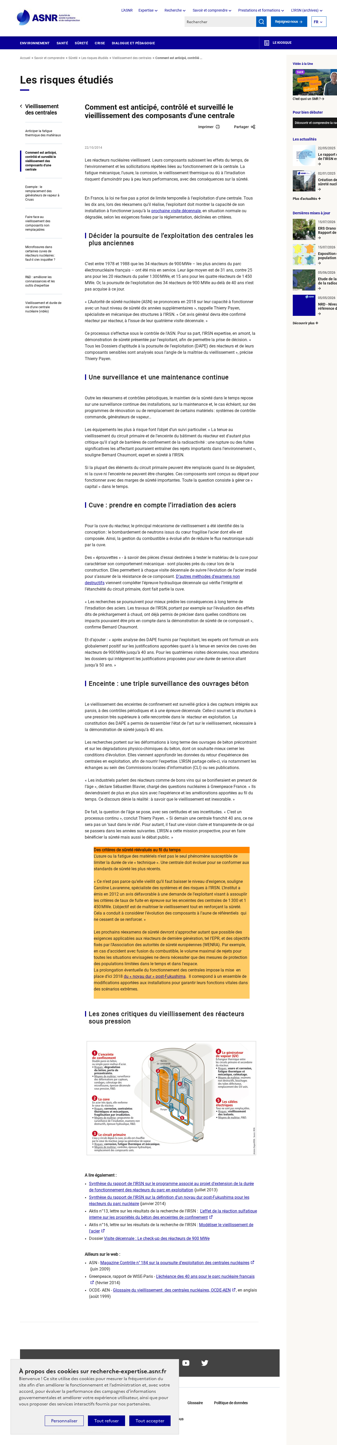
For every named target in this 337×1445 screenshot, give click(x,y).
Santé (62, 43)
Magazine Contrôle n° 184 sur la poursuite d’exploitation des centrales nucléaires (174, 1262)
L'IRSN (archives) (305, 10)
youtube (186, 1363)
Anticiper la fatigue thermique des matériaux (43, 133)
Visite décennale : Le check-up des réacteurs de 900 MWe (157, 1238)
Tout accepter (150, 1421)
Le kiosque (281, 43)
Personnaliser (64, 1421)
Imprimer (206, 127)
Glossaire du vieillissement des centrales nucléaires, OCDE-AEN (172, 1290)
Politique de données (231, 1403)
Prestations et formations (259, 10)
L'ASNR (127, 10)
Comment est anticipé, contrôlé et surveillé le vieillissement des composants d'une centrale (41, 161)
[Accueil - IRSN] (49, 17)
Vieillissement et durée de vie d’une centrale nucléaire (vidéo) (43, 307)
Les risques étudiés (94, 58)
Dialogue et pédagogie (133, 43)
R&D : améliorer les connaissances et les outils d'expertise (40, 281)
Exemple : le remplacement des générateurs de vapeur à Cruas (42, 193)
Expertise (145, 10)
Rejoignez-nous (287, 21)
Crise (100, 43)
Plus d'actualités (305, 199)
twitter (205, 1363)
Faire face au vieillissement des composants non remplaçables (37, 223)
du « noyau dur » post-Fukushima (155, 976)
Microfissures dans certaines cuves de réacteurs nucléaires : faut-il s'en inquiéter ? (40, 253)
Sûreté (81, 43)
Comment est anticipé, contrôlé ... (178, 58)
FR (316, 22)
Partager (241, 127)
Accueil (25, 58)
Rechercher (261, 21)
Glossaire (195, 1403)
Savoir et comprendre (210, 10)
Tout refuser (106, 1421)
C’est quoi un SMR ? (307, 99)
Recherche (173, 10)
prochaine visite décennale (176, 210)
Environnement (35, 43)
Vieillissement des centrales (131, 58)
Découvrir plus (304, 323)
